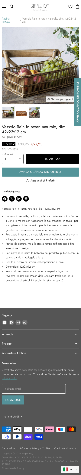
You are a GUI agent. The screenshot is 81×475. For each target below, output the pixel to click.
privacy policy (9, 378)
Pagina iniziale (6, 20)
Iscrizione (13, 400)
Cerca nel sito (9, 448)
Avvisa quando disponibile (40, 172)
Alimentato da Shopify (13, 468)
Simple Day (14, 137)
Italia (11, 416)
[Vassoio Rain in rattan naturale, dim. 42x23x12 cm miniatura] (8, 112)
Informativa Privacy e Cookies (35, 448)
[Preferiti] (70, 6)
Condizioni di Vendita (65, 448)
